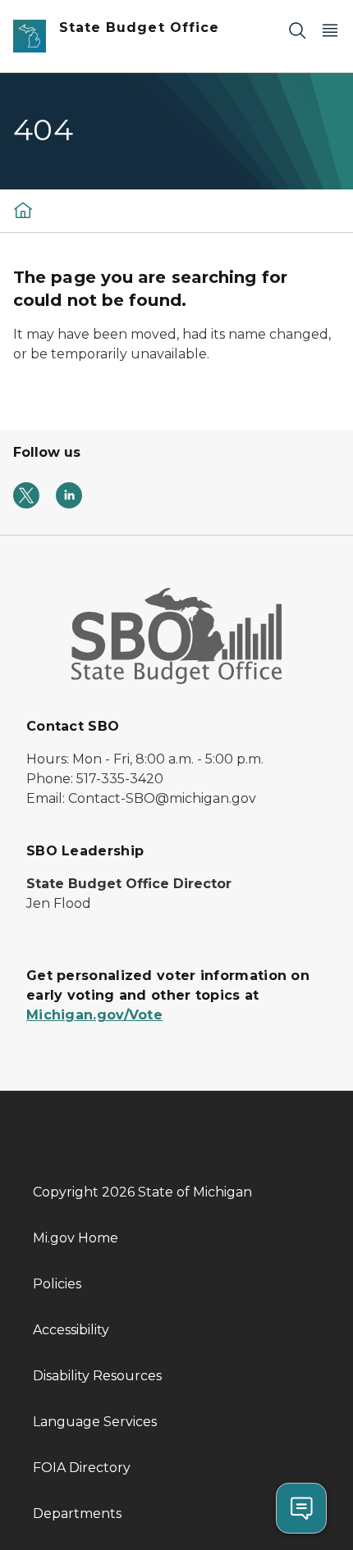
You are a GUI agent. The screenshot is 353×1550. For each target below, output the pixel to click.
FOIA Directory (82, 1467)
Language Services (95, 1421)
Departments (77, 1513)
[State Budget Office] (23, 209)
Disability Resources (97, 1376)
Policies (57, 1284)
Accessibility (71, 1330)
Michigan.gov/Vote (94, 1015)
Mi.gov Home (75, 1238)
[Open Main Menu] (330, 30)
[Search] (297, 30)
